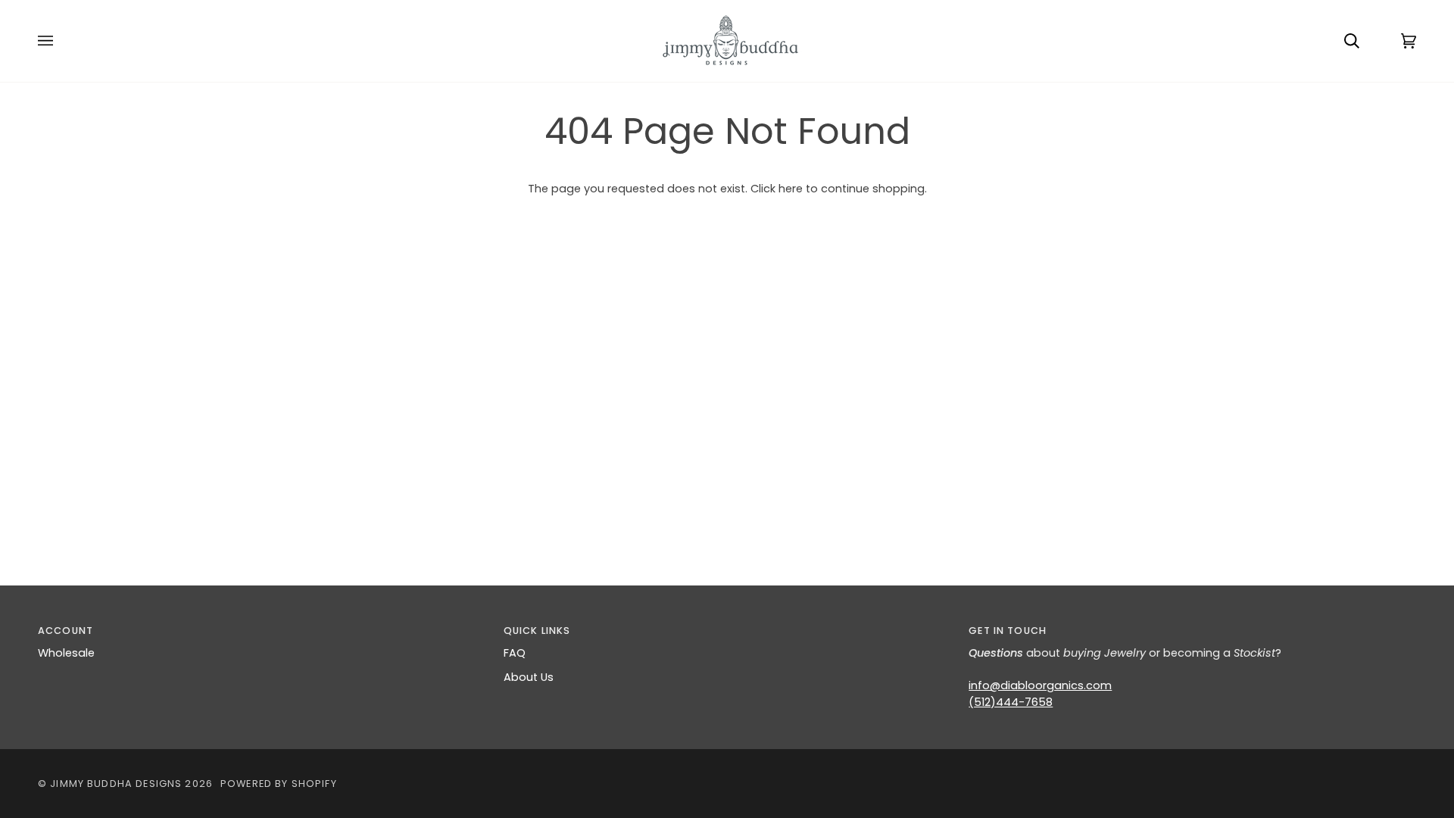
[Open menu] (60, 41)
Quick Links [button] (537, 630)
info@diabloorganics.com (1040, 685)
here (790, 188)
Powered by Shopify (278, 783)
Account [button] (65, 630)
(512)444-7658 (1011, 702)
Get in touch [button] (1008, 630)
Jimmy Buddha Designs (116, 783)
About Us (529, 677)
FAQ (515, 652)
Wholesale (66, 652)
